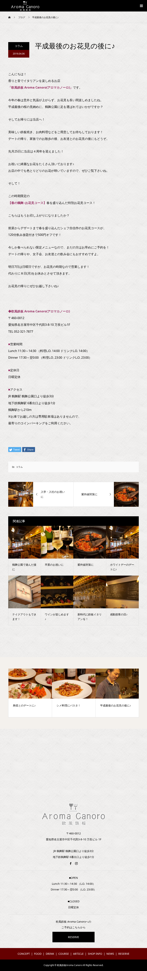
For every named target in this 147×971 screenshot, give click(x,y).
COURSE (63, 954)
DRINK (50, 954)
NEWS (110, 954)
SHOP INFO (95, 954)
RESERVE (73, 937)
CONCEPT (24, 954)
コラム (19, 46)
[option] (30, 693)
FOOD (38, 954)
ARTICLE (78, 954)
